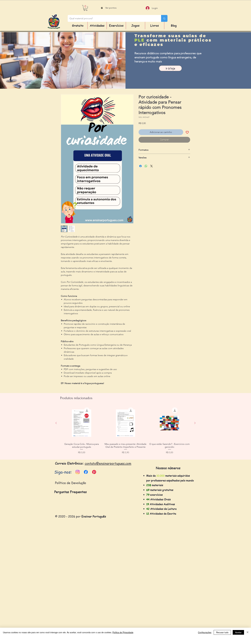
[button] (85, 8)
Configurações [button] (204, 632)
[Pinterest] (94, 472)
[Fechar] (247, 632)
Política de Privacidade (122, 632)
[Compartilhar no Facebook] (140, 166)
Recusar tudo (222, 632)
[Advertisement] (87, 593)
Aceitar (238, 632)
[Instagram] (77, 472)
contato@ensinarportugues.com (108, 463)
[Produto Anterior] (56, 423)
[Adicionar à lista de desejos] (187, 132)
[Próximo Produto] (195, 423)
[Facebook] (85, 472)
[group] (125, 431)
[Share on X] (151, 166)
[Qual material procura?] (164, 18)
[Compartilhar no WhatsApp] (146, 166)
